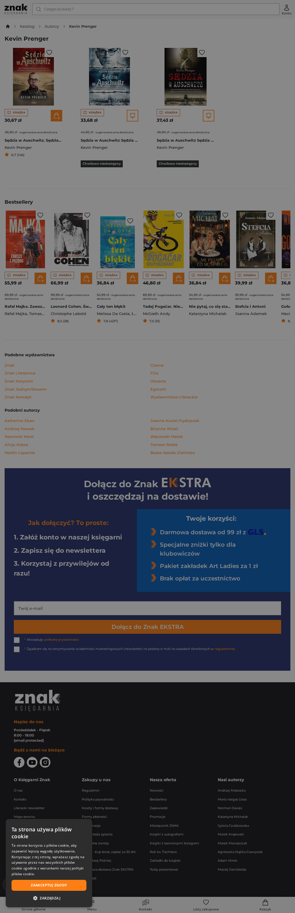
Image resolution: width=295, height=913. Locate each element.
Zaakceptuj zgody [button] (49, 885)
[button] (49, 898)
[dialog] (49, 863)
